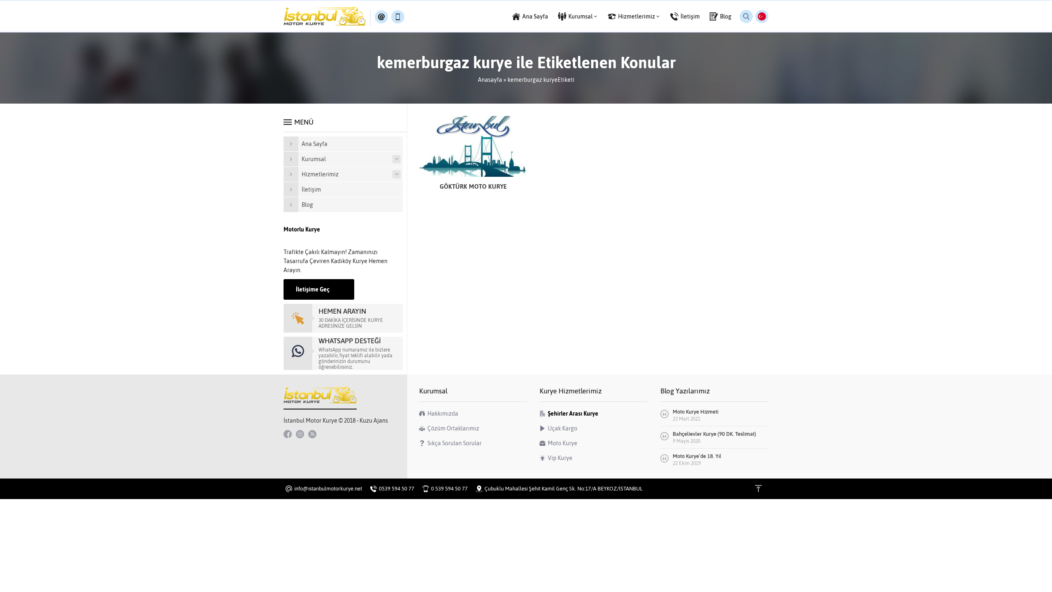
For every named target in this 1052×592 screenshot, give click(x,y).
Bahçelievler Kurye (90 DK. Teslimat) (714, 434)
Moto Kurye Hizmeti (695, 412)
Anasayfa (490, 79)
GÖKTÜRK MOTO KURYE (473, 186)
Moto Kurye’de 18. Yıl (697, 456)
